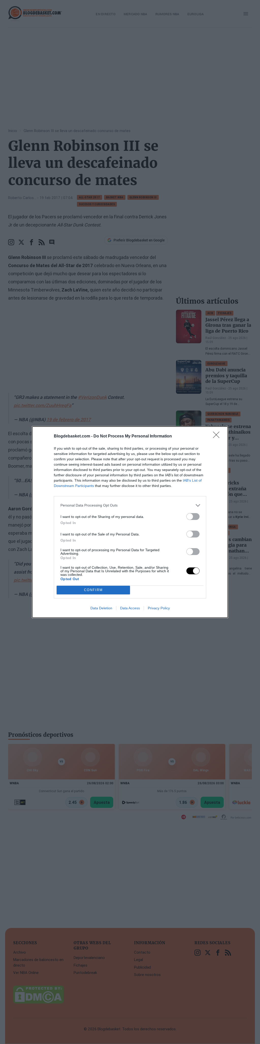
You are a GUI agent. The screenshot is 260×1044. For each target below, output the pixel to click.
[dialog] (130, 522)
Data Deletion (101, 608)
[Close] (218, 436)
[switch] (193, 516)
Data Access (130, 608)
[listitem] (130, 505)
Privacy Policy (159, 608)
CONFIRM (93, 590)
